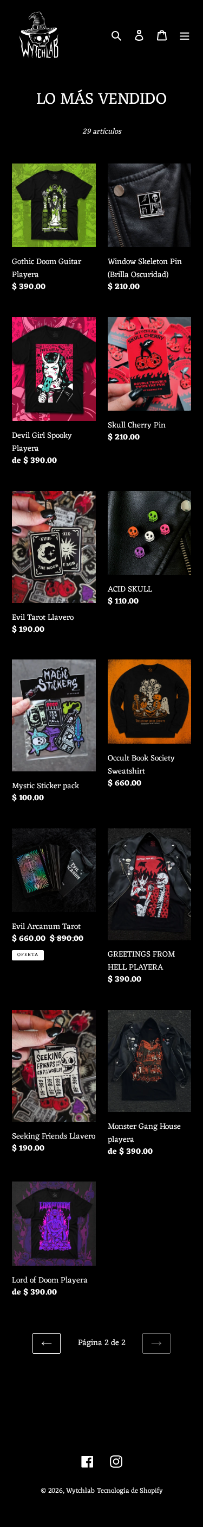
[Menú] (184, 35)
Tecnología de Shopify (130, 1491)
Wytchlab (80, 1491)
